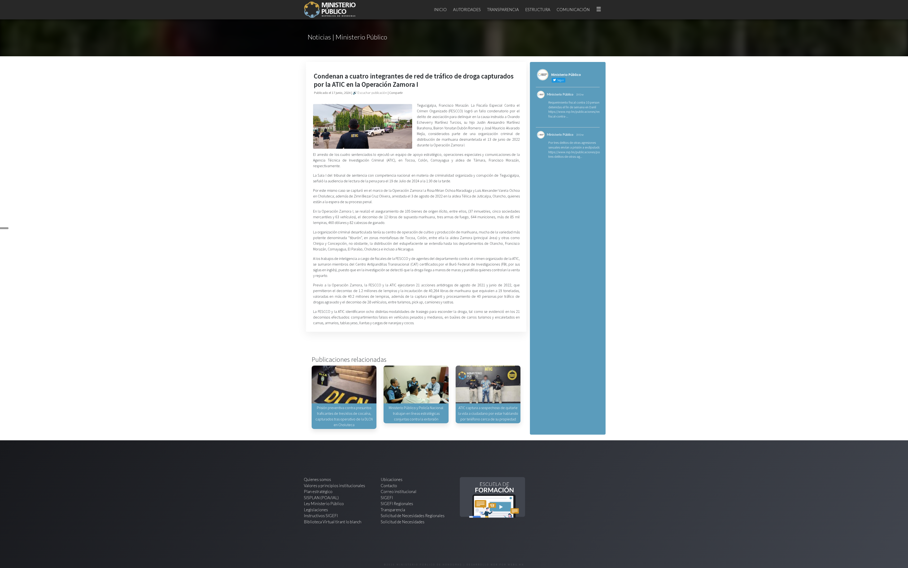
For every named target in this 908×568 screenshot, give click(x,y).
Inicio (440, 9)
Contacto (389, 485)
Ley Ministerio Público (324, 503)
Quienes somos (317, 479)
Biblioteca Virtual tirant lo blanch (332, 521)
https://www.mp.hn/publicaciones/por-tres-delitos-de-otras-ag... (575, 154)
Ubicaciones (391, 479)
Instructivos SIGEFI (321, 515)
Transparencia (503, 9)
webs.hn (516, 564)
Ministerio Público (560, 94)
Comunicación (573, 9)
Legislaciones (316, 509)
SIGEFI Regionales (397, 503)
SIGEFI (387, 497)
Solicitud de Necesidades (402, 521)
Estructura (537, 9)
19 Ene (580, 94)
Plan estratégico (318, 491)
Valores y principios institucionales (334, 485)
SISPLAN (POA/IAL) (321, 497)
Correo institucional (398, 491)
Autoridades (467, 9)
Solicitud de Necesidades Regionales (413, 515)
